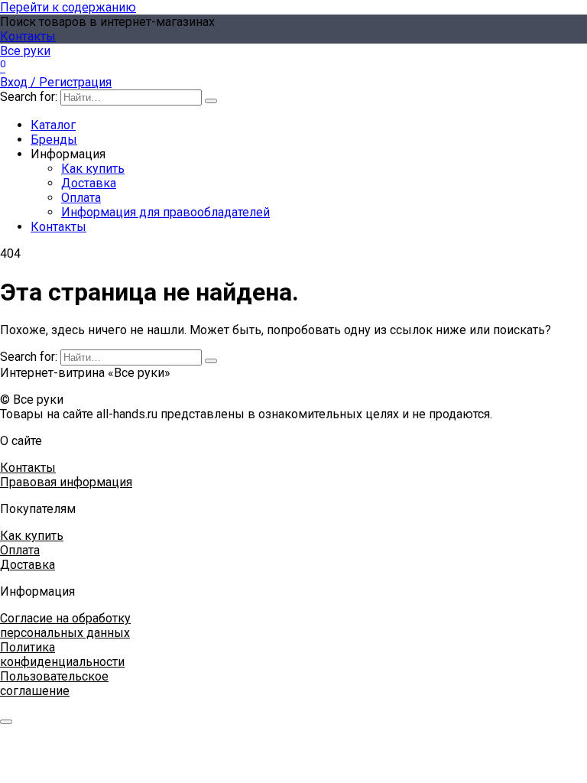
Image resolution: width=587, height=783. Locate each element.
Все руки (25, 51)
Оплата (81, 197)
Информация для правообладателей (165, 212)
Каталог (53, 125)
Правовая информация (66, 482)
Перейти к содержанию (68, 7)
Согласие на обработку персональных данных (65, 625)
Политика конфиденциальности (62, 654)
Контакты (28, 36)
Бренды (54, 139)
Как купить (93, 168)
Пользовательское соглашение (54, 683)
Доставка (88, 183)
